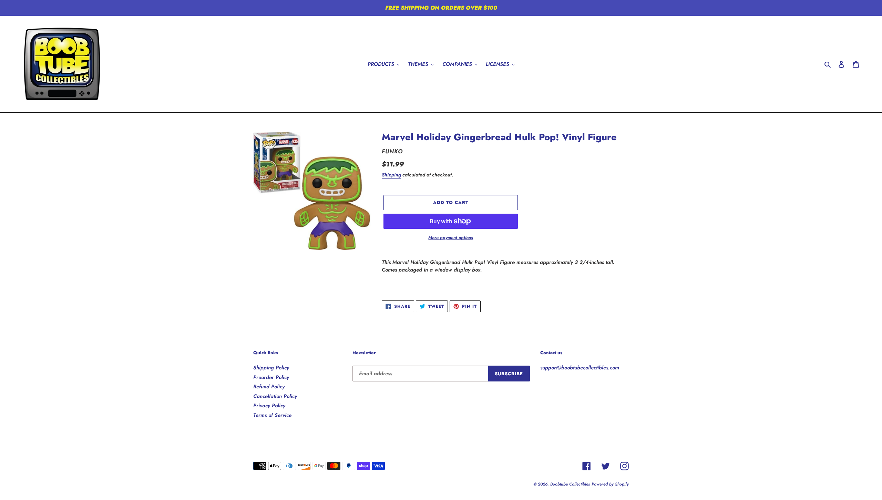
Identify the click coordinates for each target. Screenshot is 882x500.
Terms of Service (272, 415)
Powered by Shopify (610, 484)
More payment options (450, 237)
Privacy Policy (269, 405)
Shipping (391, 174)
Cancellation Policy (275, 396)
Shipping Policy (271, 367)
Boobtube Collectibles (570, 484)
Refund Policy (269, 386)
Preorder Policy (271, 377)
